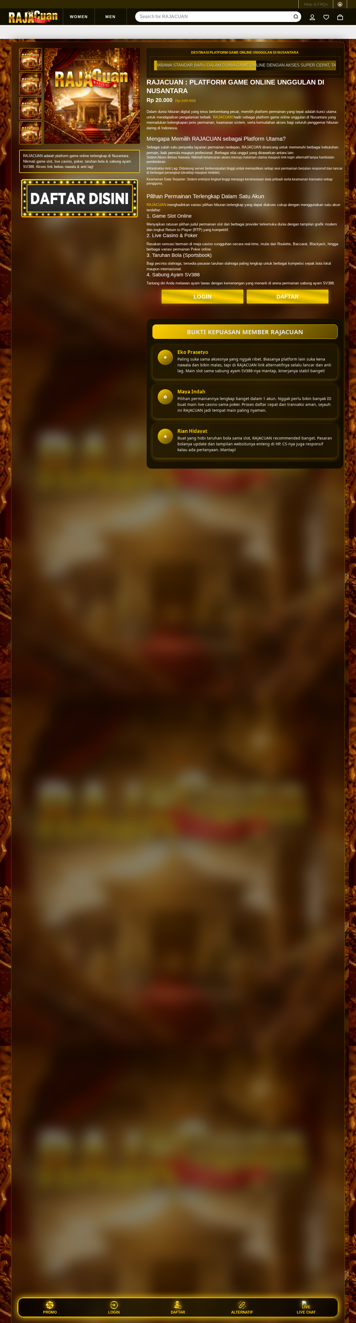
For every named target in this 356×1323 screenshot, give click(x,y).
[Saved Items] (326, 16)
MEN (110, 16)
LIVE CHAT (306, 1312)
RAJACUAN (223, 117)
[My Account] (312, 16)
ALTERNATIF (242, 1312)
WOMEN (79, 16)
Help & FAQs (316, 4)
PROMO (50, 1312)
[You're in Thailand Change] (340, 4)
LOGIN (202, 297)
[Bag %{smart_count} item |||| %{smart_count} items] (340, 16)
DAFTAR (287, 297)
